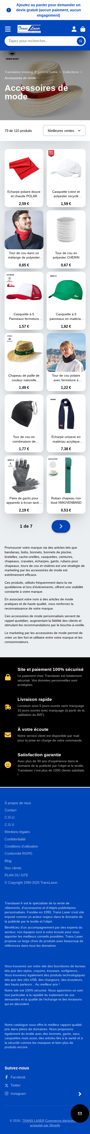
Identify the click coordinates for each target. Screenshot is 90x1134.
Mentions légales (17, 832)
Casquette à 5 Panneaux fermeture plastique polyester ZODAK (24, 301)
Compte (74, 29)
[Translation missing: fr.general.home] (29, 29)
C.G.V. (10, 825)
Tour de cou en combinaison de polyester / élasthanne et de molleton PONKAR (24, 423)
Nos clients (13, 868)
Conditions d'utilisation (21, 846)
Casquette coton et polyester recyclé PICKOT (66, 178)
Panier (83, 29)
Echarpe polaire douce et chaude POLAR (24, 178)
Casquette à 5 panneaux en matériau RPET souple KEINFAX (66, 301)
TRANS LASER (33, 1120)
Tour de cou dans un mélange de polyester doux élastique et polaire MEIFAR (24, 239)
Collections (71, 72)
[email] (80, 1113)
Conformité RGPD (18, 853)
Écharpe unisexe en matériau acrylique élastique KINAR (66, 423)
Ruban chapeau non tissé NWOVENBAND (66, 484)
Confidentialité (15, 839)
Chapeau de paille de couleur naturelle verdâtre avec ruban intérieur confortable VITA (24, 362)
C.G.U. (10, 817)
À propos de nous (18, 803)
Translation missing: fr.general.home (31, 72)
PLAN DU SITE (16, 875)
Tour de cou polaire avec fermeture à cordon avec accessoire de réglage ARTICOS (66, 362)
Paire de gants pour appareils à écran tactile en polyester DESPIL (24, 484)
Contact (10, 810)
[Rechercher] (81, 41)
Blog (8, 861)
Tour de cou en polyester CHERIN (66, 239)
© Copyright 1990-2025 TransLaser (31, 882)
